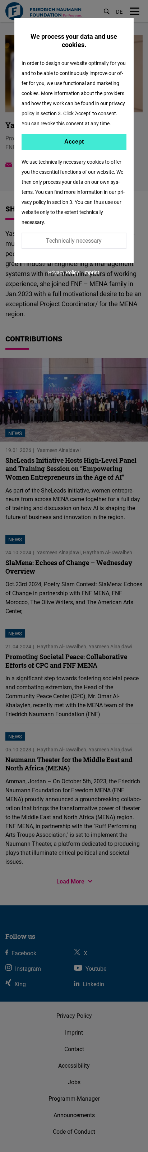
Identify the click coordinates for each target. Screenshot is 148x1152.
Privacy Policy (63, 272)
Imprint (91, 272)
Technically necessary (74, 240)
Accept (74, 142)
